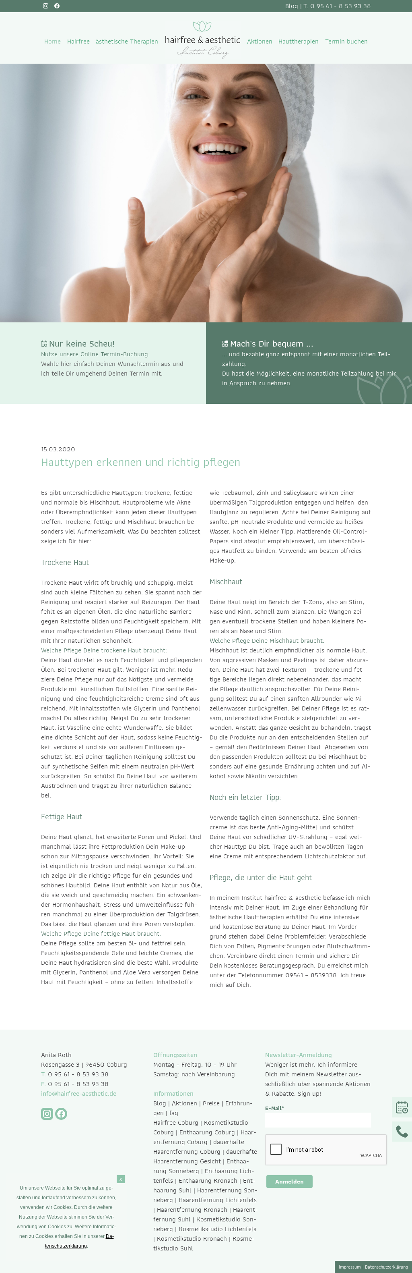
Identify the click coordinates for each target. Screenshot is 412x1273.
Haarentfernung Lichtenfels (218, 1199)
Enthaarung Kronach (208, 1180)
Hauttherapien (298, 41)
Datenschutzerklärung (386, 1267)
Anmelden (289, 1181)
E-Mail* (274, 1108)
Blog (291, 5)
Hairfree (78, 41)
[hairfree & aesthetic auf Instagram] (45, 6)
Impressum (350, 1267)
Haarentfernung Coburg (204, 1136)
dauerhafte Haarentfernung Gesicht (205, 1156)
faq (173, 1112)
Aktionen (259, 41)
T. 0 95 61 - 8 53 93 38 (337, 5)
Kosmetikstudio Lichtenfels (217, 1228)
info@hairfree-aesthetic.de (78, 1093)
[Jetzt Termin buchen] (402, 1107)
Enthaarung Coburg (207, 1132)
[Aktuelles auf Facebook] (57, 6)
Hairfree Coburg (175, 1122)
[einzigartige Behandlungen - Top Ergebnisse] (203, 56)
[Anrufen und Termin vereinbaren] (402, 1131)
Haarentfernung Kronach (192, 1209)
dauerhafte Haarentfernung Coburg (198, 1146)
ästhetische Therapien (127, 41)
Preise (211, 1103)
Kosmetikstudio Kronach (192, 1238)
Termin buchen (346, 41)
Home (52, 41)
